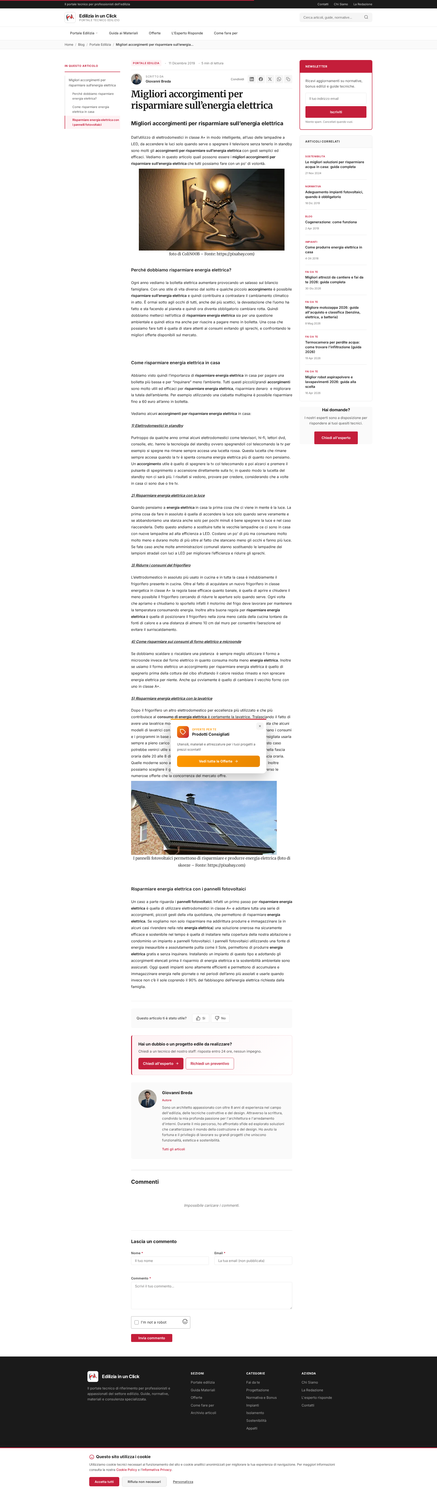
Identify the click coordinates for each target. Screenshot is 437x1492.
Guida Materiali (203, 1390)
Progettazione (257, 1390)
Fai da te (253, 1382)
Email (220, 1253)
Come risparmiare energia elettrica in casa (90, 109)
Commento (141, 1278)
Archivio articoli (203, 1413)
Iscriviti (336, 112)
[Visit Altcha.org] (185, 1322)
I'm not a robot (153, 1322)
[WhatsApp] (279, 79)
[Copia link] (288, 79)
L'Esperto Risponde (187, 33)
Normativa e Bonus (261, 1397)
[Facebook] (261, 79)
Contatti (323, 4)
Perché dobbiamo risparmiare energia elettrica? (93, 96)
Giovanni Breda (158, 81)
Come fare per (226, 33)
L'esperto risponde (317, 1397)
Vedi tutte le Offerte (215, 761)
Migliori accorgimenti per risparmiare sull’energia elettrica (92, 82)
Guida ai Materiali (123, 33)
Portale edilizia (203, 1382)
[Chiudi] (260, 726)
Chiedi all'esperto (158, 1063)
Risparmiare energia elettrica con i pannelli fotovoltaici (95, 122)
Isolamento (255, 1413)
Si (203, 1018)
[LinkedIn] (252, 79)
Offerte (155, 33)
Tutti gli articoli (173, 1149)
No (223, 1018)
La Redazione (362, 4)
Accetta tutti (104, 1482)
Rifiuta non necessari (144, 1482)
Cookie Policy (126, 1470)
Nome (137, 1253)
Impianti (252, 1405)
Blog (81, 44)
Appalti (251, 1428)
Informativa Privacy (157, 1470)
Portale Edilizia (82, 33)
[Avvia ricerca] (366, 17)
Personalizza (183, 1482)
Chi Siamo (341, 4)
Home (69, 44)
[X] (270, 79)
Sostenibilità (256, 1420)
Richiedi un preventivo (210, 1063)
